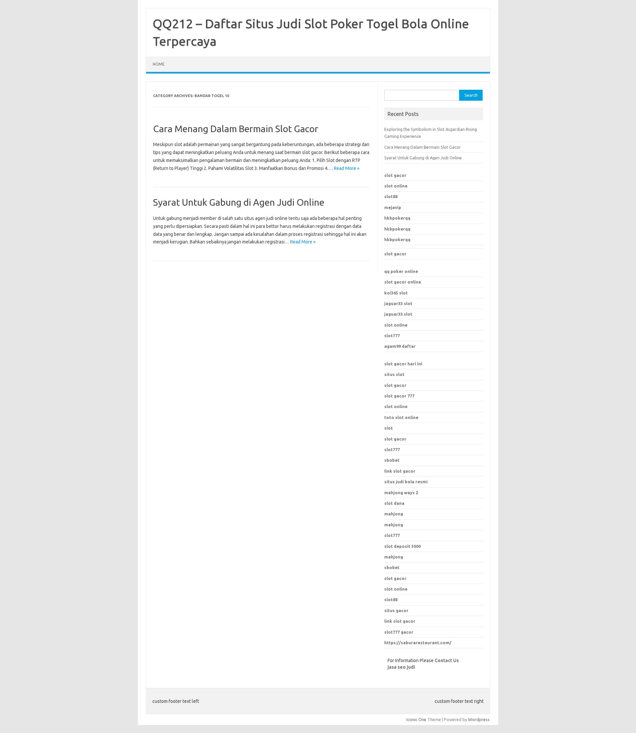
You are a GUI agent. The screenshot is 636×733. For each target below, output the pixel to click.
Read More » (346, 168)
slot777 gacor (398, 632)
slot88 (391, 196)
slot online (395, 185)
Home (159, 64)
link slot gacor (399, 621)
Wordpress (479, 719)
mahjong (393, 524)
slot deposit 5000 (402, 546)
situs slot (394, 374)
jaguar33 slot (398, 303)
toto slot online (401, 417)
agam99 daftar (400, 346)
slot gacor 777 (399, 395)
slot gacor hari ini (403, 363)
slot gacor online (402, 282)
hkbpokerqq (397, 218)
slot (388, 428)
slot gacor (395, 175)
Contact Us (447, 660)
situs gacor (396, 610)
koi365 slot (396, 292)
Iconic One (416, 719)
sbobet (391, 567)
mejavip (392, 207)
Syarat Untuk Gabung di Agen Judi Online (238, 202)
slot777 (392, 335)
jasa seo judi (401, 667)
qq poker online (401, 271)
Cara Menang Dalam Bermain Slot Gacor (235, 129)
